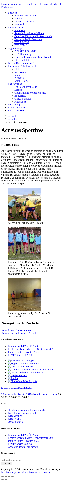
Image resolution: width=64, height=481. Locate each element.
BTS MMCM (21, 42)
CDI (16, 69)
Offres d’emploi (22, 98)
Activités (19, 77)
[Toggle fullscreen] (9, 476)
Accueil (12, 116)
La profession (15, 83)
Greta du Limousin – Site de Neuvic (33, 57)
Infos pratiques (15, 104)
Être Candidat (21, 60)
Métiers (18, 89)
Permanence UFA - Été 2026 (23, 346)
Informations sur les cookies (35, 472)
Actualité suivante (19, 333)
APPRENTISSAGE (25, 51)
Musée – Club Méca (24, 21)
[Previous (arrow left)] (2, 479)
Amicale (18, 18)
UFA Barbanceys (23, 54)
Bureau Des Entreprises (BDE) (24, 63)
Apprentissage (15, 48)
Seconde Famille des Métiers (29, 33)
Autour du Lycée (16, 107)
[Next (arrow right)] (6, 479)
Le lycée (12, 12)
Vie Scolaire (20, 72)
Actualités (19, 24)
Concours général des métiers (23, 446)
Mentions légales (10, 472)
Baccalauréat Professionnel (28, 39)
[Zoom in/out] (12, 476)
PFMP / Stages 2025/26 (20, 355)
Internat (18, 75)
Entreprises (20, 95)
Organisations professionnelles (30, 92)
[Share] (6, 476)
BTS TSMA (20, 45)
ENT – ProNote (16, 110)
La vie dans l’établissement (22, 66)
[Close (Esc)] (2, 476)
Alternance (20, 101)
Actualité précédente (17, 330)
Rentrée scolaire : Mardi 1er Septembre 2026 (31, 349)
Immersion (19, 30)
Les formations (15, 27)
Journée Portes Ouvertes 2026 (23, 352)
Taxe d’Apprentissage (25, 86)
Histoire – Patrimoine (25, 15)
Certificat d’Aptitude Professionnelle (33, 36)
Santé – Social (21, 80)
